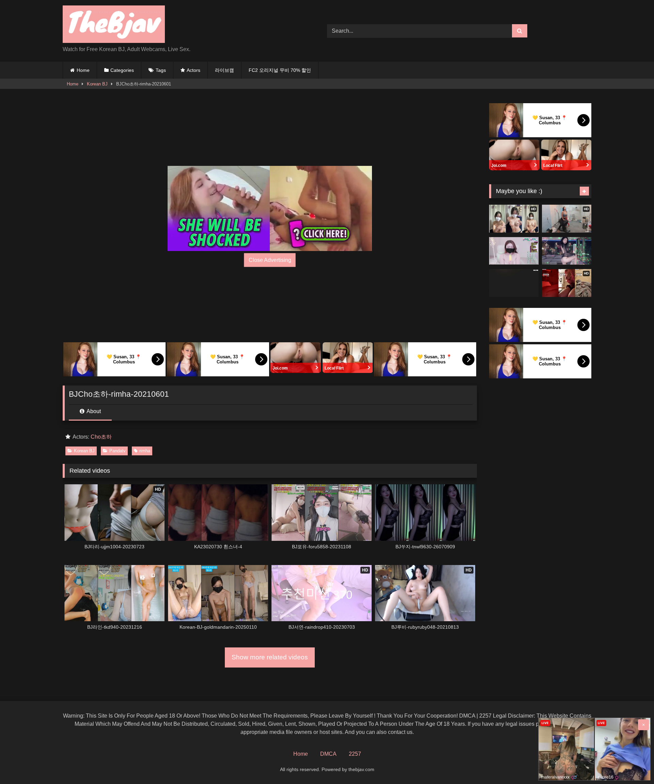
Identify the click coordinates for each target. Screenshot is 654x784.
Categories (122, 70)
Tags (161, 70)
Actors (193, 70)
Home (83, 70)
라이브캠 (224, 70)
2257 (355, 754)
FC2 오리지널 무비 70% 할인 (280, 70)
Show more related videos (270, 657)
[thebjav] (114, 25)
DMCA (328, 754)
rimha (144, 450)
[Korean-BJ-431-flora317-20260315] (514, 251)
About (93, 411)
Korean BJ (97, 84)
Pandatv (117, 450)
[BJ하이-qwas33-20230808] (514, 283)
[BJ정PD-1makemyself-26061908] (566, 251)
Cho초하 (101, 437)
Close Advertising (270, 260)
